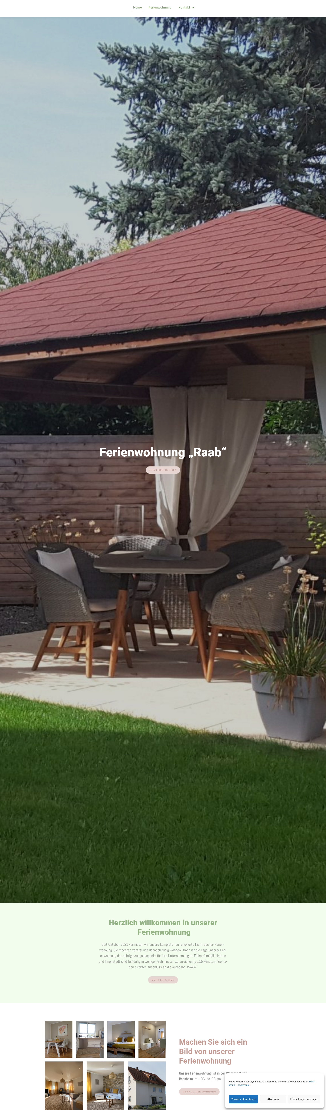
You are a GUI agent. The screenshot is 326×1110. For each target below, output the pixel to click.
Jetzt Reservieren (163, 470)
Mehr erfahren (163, 980)
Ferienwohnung (160, 7)
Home (137, 7)
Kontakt (184, 7)
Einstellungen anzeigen (304, 1099)
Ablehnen (273, 1099)
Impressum (244, 1085)
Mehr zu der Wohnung (199, 1091)
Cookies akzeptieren (243, 1099)
